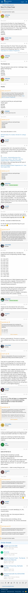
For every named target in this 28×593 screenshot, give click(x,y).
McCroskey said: (5, 479)
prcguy (5, 577)
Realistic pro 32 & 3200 (10, 546)
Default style (5, 589)
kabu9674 (6, 547)
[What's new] (26, 1)
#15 (26, 449)
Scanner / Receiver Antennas (13, 577)
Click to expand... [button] (14, 334)
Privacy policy (18, 591)
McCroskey (8, 424)
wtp (6, 443)
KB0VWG (4, 9)
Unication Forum (13, 553)
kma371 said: (4, 353)
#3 (26, 61)
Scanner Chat (11, 561)
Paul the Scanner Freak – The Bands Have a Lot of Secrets (14, 559)
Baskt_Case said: (5, 90)
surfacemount (7, 553)
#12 (26, 350)
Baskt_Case (8, 38)
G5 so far (6, 552)
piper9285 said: (5, 322)
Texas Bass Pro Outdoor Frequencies (10, 50)
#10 (26, 304)
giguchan (7, 183)
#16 (26, 476)
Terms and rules (10, 591)
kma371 (7, 313)
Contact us (3, 591)
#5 (26, 116)
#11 (26, 319)
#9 (26, 250)
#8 (26, 211)
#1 (26, 20)
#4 (26, 84)
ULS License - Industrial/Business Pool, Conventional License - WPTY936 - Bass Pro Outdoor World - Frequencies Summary (12, 159)
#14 (26, 429)
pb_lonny (6, 561)
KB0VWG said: (5, 119)
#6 (26, 145)
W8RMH (7, 111)
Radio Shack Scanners (13, 547)
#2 (26, 43)
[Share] (25, 21)
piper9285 (8, 244)
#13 (26, 394)
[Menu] (2, 2)
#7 (26, 189)
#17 (26, 507)
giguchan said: (5, 229)
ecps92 (7, 140)
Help (23, 591)
